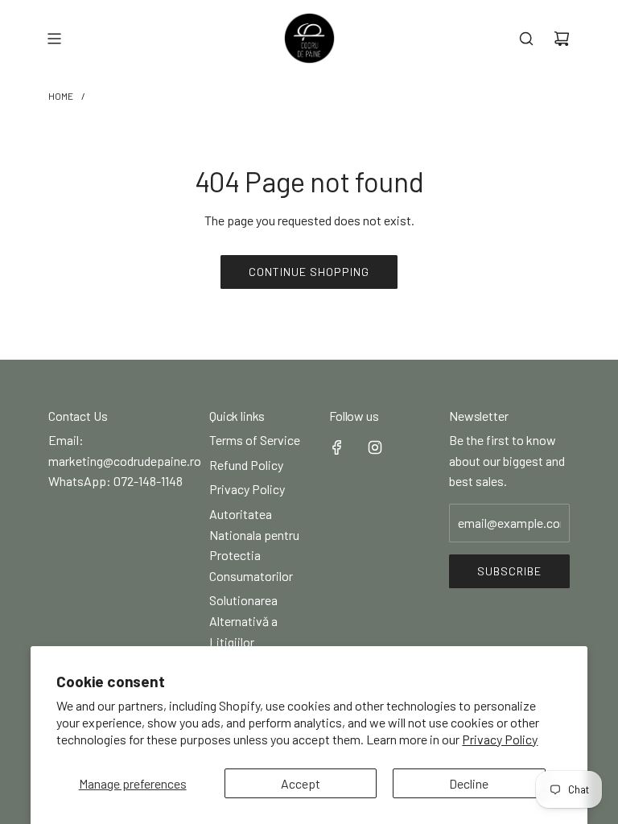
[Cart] (561, 38)
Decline (468, 783)
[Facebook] (337, 447)
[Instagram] (375, 447)
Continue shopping (309, 271)
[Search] (526, 38)
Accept (300, 783)
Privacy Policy (500, 739)
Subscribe (509, 571)
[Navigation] (54, 38)
